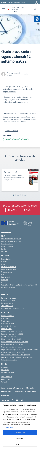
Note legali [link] (5, 395)
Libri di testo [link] (5, 318)
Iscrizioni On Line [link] (7, 246)
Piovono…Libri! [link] (10, 172)
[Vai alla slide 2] (15, 195)
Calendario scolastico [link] (8, 336)
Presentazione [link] (6, 259)
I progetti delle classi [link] (8, 326)
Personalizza (20, 438)
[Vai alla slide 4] (20, 195)
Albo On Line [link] (5, 379)
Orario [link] (25, 139)
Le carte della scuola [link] (8, 269)
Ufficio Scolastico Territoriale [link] (11, 241)
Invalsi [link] (3, 249)
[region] (20, 425)
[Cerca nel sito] (35, 9)
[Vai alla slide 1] (13, 195)
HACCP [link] (3, 282)
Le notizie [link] (4, 367)
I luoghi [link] (3, 264)
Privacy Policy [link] (6, 391)
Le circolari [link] (5, 369)
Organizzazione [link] (6, 272)
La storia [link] (4, 261)
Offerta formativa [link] (7, 315)
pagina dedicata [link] (9, 92)
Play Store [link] (29, 210)
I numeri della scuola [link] (8, 266)
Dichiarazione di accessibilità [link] (25, 391)
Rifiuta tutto (20, 444)
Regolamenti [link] (5, 277)
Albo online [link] (30, 388)
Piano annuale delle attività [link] (11, 339)
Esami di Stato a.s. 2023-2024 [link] (12, 331)
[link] (37, 19)
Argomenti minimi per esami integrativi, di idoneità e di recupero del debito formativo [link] (19, 350)
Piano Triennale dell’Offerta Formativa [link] (14, 341)
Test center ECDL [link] (7, 305)
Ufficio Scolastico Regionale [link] (11, 238)
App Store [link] (13, 210)
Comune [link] (4, 251)
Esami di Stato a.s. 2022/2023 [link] (12, 334)
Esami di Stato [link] (6, 328)
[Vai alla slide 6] (25, 195)
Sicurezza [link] (4, 279)
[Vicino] (37, 403)
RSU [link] (2, 274)
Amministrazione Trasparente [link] (12, 388)
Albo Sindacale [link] (6, 376)
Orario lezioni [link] (5, 321)
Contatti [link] (4, 382)
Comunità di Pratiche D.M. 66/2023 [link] (13, 308)
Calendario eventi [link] (7, 372)
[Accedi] (37, 2)
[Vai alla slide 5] (22, 195)
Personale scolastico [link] (8, 298)
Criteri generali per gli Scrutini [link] (11, 347)
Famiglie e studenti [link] (8, 300)
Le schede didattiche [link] (8, 323)
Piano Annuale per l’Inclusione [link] (12, 344)
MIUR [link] (3, 236)
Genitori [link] (7, 139)
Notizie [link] (16, 139)
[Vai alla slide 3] (18, 195)
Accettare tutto (20, 433)
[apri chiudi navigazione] (3, 9)
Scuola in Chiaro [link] (7, 243)
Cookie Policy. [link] (9, 427)
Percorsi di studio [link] (7, 303)
